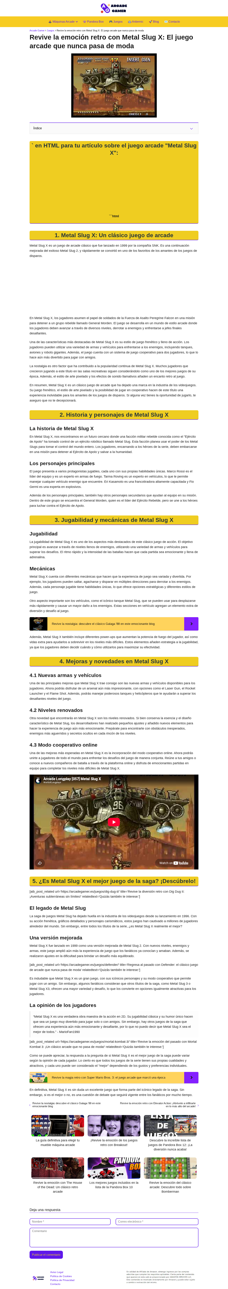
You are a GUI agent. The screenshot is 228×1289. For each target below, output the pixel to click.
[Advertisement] (114, 185)
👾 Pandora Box (93, 21)
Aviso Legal (56, 1272)
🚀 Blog (154, 21)
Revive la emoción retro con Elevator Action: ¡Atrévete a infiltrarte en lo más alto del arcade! (158, 1105)
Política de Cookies (61, 1276)
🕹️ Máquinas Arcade (61, 21)
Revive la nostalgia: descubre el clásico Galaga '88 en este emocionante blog (66, 1105)
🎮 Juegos (116, 21)
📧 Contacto (172, 21)
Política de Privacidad (62, 1280)
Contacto (55, 1284)
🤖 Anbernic (135, 21)
